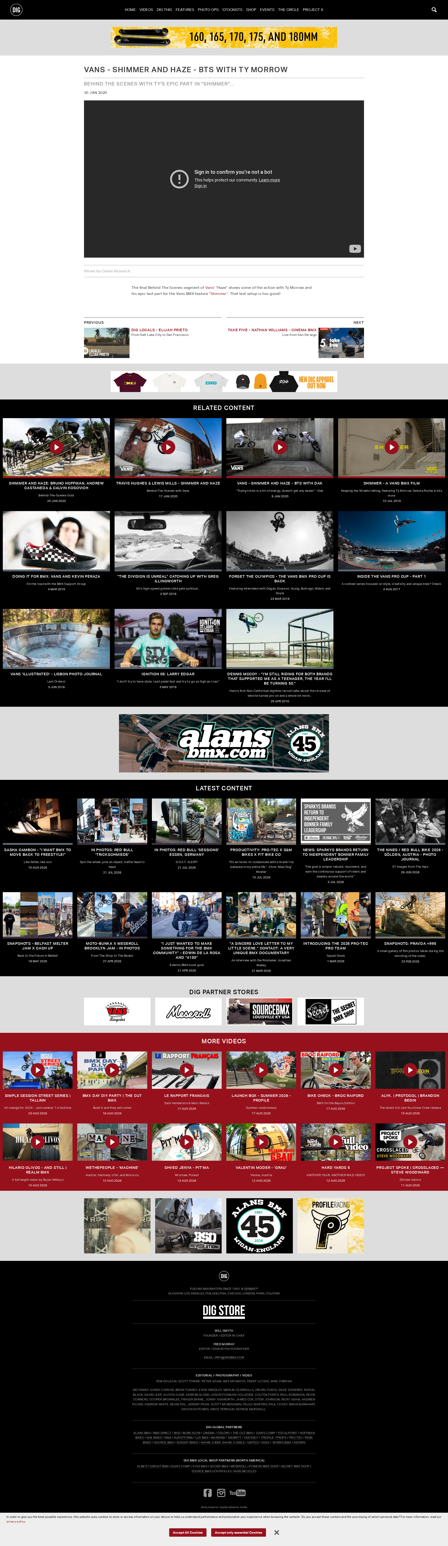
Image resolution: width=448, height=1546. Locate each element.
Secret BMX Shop (295, 1466)
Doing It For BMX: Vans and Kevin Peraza (56, 576)
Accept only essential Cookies (238, 1532)
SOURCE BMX (164, 1442)
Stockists (232, 9)
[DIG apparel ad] (224, 381)
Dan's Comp (180, 1466)
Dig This (164, 9)
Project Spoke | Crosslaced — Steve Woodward (410, 1169)
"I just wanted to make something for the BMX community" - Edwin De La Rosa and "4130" (186, 950)
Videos (146, 9)
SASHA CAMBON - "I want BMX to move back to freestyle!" (37, 852)
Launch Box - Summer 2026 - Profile (261, 1097)
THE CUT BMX (243, 1433)
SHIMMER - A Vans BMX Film (392, 483)
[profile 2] (224, 37)
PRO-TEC (295, 1437)
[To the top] (224, 1276)
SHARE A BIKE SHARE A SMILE (223, 1442)
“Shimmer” (218, 293)
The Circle (288, 9)
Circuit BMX (159, 1466)
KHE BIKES (154, 1437)
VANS (265, 1442)
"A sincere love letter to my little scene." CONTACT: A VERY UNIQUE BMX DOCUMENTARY (261, 948)
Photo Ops (208, 9)
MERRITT (235, 1437)
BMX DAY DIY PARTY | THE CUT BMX (112, 1097)
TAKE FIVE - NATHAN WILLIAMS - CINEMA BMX (272, 330)
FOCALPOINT (287, 1433)
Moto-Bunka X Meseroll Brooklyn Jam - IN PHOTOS (112, 945)
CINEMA (209, 1433)
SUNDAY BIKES (187, 1442)
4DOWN (299, 1442)
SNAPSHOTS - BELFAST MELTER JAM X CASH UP (37, 945)
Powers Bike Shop (264, 1466)
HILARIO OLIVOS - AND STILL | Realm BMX (37, 1169)
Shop (251, 9)
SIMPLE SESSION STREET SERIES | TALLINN (38, 1097)
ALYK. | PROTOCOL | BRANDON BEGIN (410, 1097)
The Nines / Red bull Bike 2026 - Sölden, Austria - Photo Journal (410, 854)
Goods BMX (219, 1466)
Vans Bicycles (244, 1471)
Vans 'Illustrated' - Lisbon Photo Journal (56, 674)
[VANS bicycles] (117, 1011)
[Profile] (331, 1226)
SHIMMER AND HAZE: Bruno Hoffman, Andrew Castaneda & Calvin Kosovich (56, 485)
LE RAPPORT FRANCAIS (186, 1095)
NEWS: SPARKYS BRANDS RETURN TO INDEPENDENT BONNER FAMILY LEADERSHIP (336, 854)
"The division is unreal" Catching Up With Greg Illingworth (168, 578)
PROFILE (267, 1437)
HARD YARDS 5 (336, 1167)
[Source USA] (259, 1011)
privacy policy (16, 1521)
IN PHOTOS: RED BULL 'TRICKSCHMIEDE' (112, 852)
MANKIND (218, 1437)
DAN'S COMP (265, 1433)
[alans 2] (224, 743)
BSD (176, 1433)
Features (185, 9)
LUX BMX (201, 1437)
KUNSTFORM (183, 1437)
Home (130, 9)
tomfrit (224, 1507)
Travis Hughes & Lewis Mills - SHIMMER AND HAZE (168, 483)
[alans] (259, 1226)
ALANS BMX (142, 1433)
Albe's (142, 1466)
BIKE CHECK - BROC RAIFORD (336, 1095)
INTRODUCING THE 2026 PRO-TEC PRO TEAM (335, 945)
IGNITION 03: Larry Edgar (168, 674)
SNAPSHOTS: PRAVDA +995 (410, 943)
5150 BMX (200, 1466)
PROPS (281, 1437)
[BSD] (188, 1226)
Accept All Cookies (188, 1532)
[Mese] (188, 1011)
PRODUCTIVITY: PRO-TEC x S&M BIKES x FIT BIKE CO (261, 852)
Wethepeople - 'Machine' (112, 1167)
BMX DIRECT (162, 1433)
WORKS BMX (282, 1442)
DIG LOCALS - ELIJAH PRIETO (159, 330)
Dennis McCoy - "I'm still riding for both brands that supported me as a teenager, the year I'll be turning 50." (279, 679)
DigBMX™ (251, 1288)
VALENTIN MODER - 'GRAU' (261, 1167)
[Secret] (331, 1011)
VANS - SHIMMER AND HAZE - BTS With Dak (280, 483)
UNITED (253, 1442)
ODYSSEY (251, 1437)
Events (267, 9)
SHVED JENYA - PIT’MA (186, 1167)
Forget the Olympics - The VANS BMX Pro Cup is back (280, 578)
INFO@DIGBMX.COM (229, 1357)
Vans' (210, 287)
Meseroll (239, 1466)
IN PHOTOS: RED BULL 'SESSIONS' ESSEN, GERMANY (186, 852)
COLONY (223, 1433)
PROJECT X (313, 9)
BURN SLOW (191, 1433)
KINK (167, 1437)
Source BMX (201, 1471)
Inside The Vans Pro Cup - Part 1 (391, 576)
